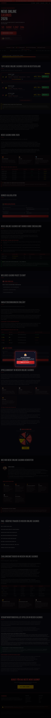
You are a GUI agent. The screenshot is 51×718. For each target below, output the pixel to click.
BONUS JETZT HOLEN (25, 362)
